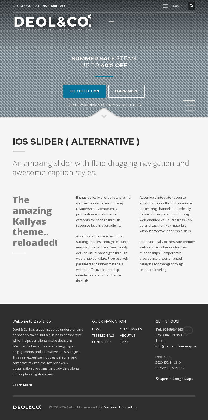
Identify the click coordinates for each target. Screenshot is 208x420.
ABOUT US (128, 335)
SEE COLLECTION (84, 91)
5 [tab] (190, 110)
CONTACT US (102, 341)
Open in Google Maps (176, 378)
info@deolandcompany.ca (175, 346)
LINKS (124, 341)
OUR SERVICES (131, 329)
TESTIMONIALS (103, 335)
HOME (96, 329)
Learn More (22, 384)
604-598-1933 (54, 6)
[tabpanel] (104, 59)
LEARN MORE (126, 91)
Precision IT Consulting (120, 407)
